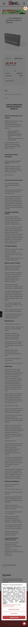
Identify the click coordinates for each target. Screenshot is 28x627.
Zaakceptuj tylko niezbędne (14, 609)
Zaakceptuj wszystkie (14, 617)
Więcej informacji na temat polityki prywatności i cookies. (12, 605)
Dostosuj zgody (14, 613)
